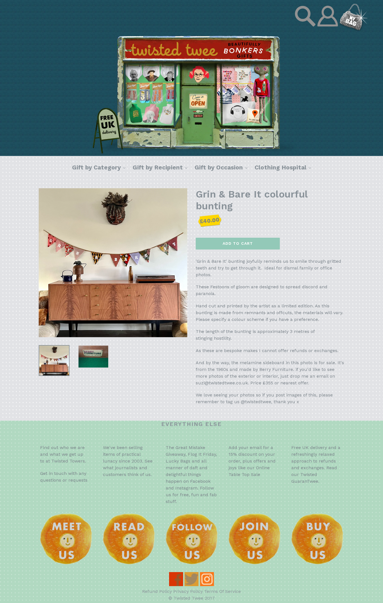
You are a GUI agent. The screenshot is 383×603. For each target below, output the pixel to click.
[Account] (328, 29)
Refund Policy (157, 591)
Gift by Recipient (161, 167)
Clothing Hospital (284, 167)
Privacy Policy (188, 591)
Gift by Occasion (222, 167)
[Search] (306, 29)
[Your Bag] (354, 29)
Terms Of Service (222, 591)
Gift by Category (100, 167)
